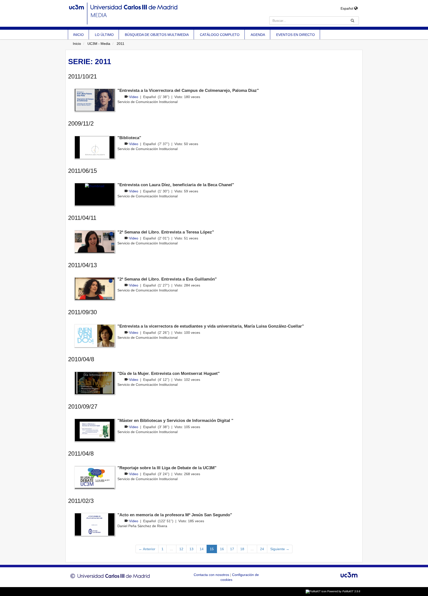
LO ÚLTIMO (104, 35)
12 (181, 549)
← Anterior (147, 549)
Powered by (343, 591)
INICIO (78, 35)
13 (191, 549)
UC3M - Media (98, 44)
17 (232, 549)
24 (262, 549)
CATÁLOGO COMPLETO (220, 35)
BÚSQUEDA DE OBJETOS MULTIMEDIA (157, 35)
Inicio (77, 44)
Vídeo (133, 97)
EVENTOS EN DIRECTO (295, 35)
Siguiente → (279, 549)
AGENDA (258, 35)
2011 (120, 44)
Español (347, 8)
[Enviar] (352, 20)
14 (202, 549)
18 (242, 549)
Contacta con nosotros (212, 575)
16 (222, 549)
